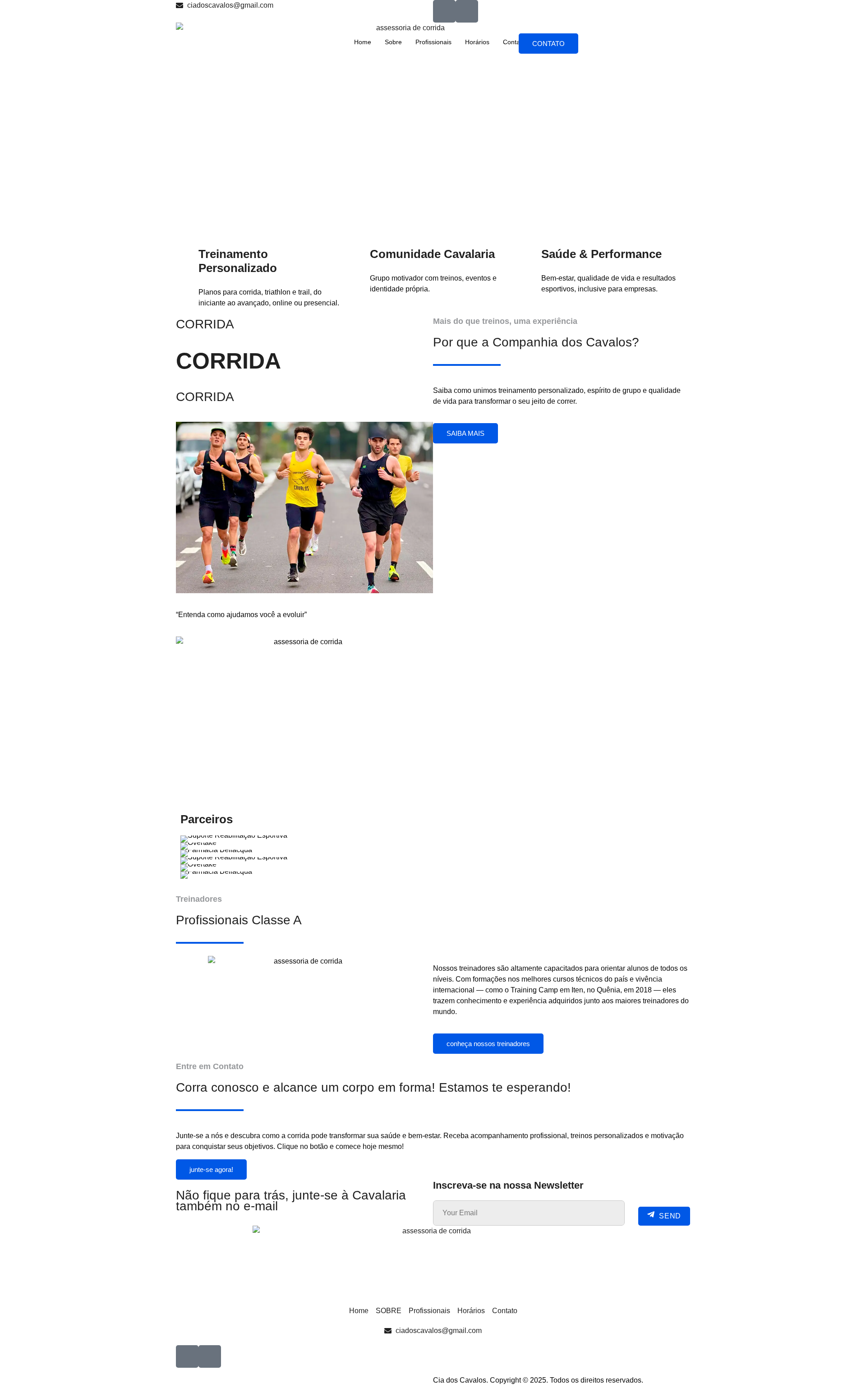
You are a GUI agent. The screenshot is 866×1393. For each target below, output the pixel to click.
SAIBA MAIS (465, 433)
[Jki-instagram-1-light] (467, 11)
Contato (514, 42)
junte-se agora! (211, 1169)
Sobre (393, 42)
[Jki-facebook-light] (444, 11)
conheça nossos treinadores (488, 1043)
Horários (477, 42)
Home (362, 42)
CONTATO (548, 43)
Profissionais (433, 42)
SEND (670, 1216)
